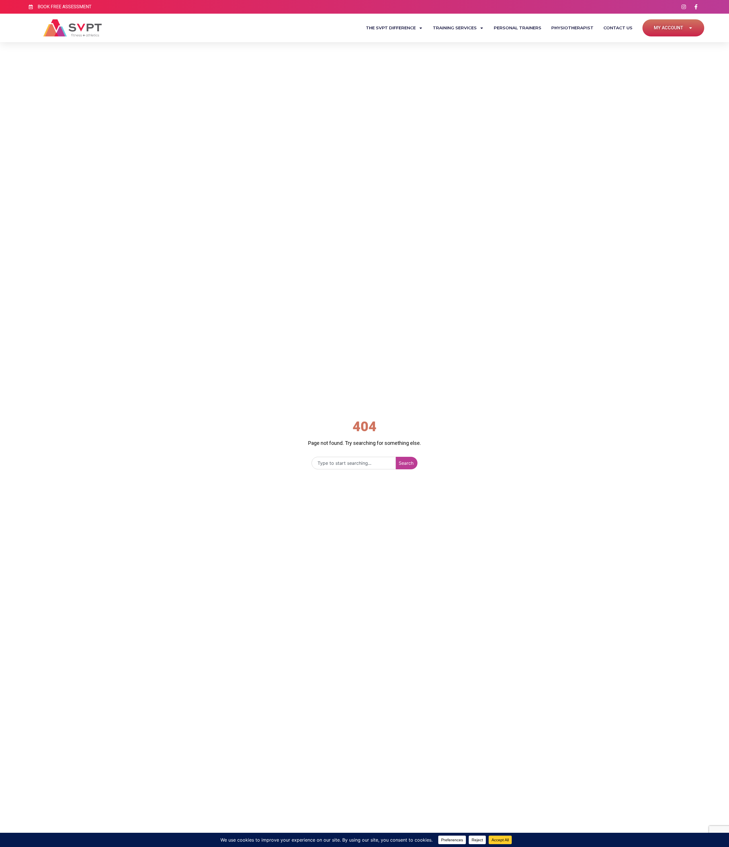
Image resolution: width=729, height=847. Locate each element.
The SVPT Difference (391, 27)
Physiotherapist (572, 27)
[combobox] (354, 463)
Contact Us (617, 27)
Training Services (455, 27)
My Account (668, 27)
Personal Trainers (517, 27)
